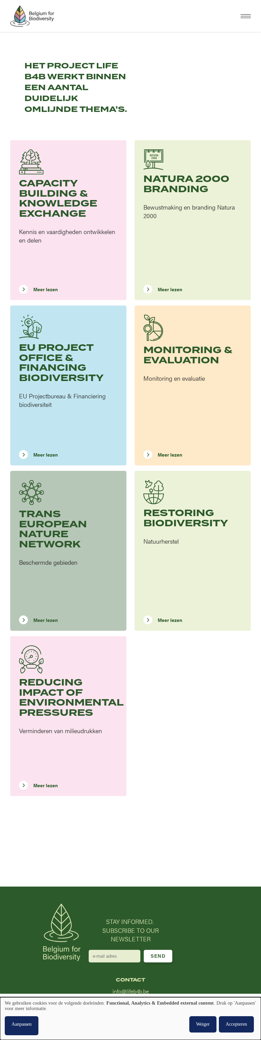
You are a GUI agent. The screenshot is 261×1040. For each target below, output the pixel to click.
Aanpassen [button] (22, 1024)
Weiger (203, 1024)
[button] (246, 16)
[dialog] (130, 1018)
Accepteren (236, 1024)
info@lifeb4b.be (130, 991)
